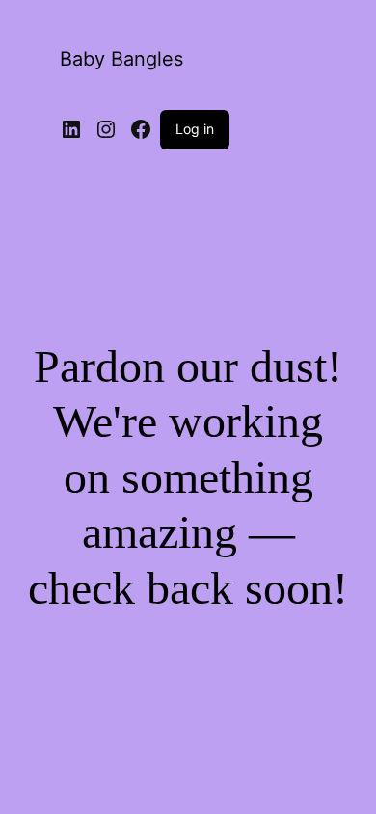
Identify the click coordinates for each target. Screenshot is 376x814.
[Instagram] (106, 129)
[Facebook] (140, 129)
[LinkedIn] (71, 129)
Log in (194, 129)
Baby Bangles (121, 58)
